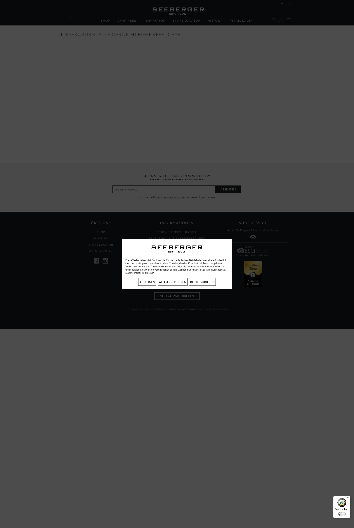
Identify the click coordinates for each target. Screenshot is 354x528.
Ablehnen (147, 282)
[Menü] (348, 498)
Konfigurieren (202, 282)
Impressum (148, 272)
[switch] (342, 514)
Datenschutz (132, 272)
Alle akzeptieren (172, 282)
